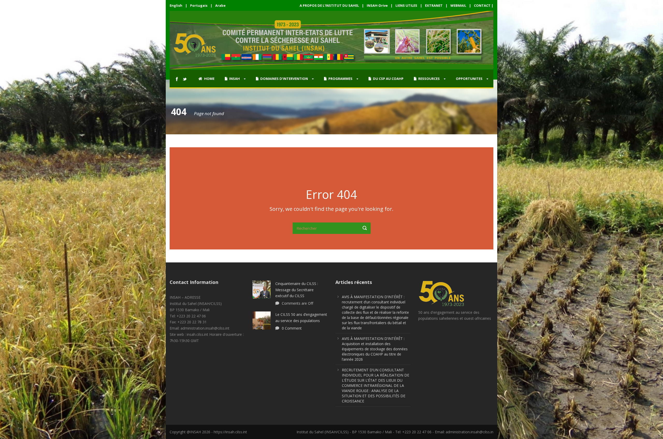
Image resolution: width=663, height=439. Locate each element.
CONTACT (482, 5)
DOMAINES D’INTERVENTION (284, 78)
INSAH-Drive (377, 5)
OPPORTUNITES (469, 78)
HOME (209, 78)
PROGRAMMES (340, 78)
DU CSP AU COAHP (388, 78)
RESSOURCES (429, 78)
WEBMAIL (458, 5)
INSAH (234, 78)
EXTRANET (434, 5)
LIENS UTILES (406, 5)
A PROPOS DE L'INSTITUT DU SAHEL (329, 5)
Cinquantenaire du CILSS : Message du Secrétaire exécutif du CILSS (296, 289)
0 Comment (292, 328)
